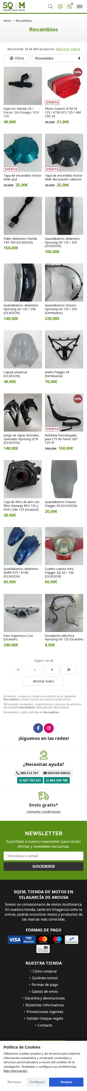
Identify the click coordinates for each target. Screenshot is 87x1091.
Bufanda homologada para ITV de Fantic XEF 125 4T (61, 439)
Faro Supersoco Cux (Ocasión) (18, 637)
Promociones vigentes (45, 1011)
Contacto (44, 1025)
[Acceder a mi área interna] (60, 6)
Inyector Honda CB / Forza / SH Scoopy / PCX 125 (21, 112)
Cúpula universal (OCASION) (15, 374)
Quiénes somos (45, 977)
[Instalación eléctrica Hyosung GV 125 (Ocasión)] (64, 613)
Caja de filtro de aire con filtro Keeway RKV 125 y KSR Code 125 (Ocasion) (21, 506)
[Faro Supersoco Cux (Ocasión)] (23, 613)
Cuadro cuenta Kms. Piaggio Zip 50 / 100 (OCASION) (59, 572)
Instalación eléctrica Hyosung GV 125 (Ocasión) (64, 637)
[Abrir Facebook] (38, 728)
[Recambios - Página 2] (52, 669)
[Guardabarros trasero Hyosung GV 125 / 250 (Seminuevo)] (64, 283)
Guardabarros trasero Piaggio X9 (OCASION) (61, 504)
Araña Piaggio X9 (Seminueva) (57, 374)
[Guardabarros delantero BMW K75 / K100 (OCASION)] (23, 546)
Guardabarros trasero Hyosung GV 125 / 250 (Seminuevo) (61, 309)
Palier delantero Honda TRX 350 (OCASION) (20, 240)
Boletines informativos (45, 1005)
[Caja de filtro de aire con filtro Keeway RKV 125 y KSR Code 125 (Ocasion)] (23, 479)
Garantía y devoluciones (45, 998)
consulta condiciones (44, 812)
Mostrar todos (68, 49)
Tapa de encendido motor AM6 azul (22, 177)
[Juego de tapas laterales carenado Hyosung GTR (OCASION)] (23, 413)
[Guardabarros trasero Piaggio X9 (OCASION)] (64, 479)
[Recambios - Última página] (69, 669)
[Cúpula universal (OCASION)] (23, 349)
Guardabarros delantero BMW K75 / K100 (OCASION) (21, 572)
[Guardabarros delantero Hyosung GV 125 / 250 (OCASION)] (64, 216)
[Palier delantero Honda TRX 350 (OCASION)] (23, 216)
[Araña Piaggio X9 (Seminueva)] (64, 349)
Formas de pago (45, 984)
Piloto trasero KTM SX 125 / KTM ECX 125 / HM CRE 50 (63, 112)
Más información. (16, 1071)
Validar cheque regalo (45, 1018)
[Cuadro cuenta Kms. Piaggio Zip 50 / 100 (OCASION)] (64, 546)
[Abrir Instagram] (48, 728)
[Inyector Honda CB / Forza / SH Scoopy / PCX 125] (23, 86)
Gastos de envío (45, 991)
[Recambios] (18, 669)
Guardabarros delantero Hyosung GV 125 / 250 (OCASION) (62, 242)
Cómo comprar (45, 971)
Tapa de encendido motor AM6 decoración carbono (64, 177)
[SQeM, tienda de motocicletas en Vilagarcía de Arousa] (14, 6)
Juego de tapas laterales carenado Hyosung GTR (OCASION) (21, 439)
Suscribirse (43, 866)
